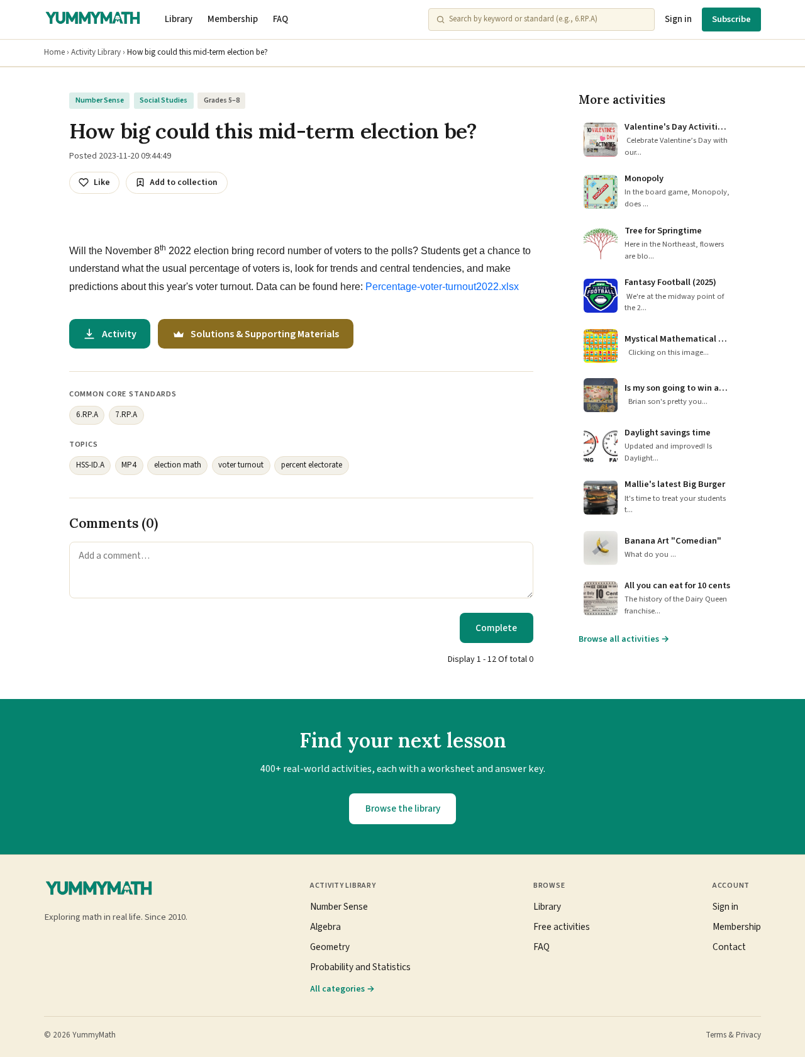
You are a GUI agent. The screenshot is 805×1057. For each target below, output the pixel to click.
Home (54, 52)
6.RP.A (87, 414)
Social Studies (163, 100)
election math (177, 465)
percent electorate (311, 465)
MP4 (128, 465)
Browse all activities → (624, 639)
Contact (729, 947)
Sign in (678, 19)
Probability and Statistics (360, 967)
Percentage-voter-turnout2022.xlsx (442, 286)
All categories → (342, 989)
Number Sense (99, 100)
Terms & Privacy (733, 1035)
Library (178, 19)
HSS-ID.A (90, 465)
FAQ (280, 19)
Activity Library (96, 52)
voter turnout (241, 465)
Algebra (325, 927)
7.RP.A (126, 414)
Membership (233, 19)
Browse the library (402, 808)
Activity (119, 334)
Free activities (561, 927)
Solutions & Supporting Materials (265, 334)
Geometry (330, 947)
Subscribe (731, 19)
